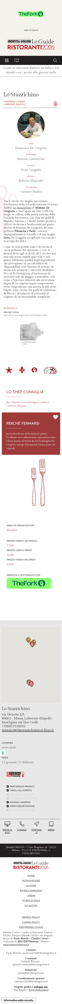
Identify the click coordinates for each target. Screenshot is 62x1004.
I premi (31, 896)
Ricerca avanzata (31, 891)
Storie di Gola (31, 901)
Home (31, 876)
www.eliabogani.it (39, 990)
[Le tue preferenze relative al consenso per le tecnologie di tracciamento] (3, 753)
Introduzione (31, 881)
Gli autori (31, 906)
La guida (31, 886)
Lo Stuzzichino (22, 207)
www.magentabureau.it (16, 944)
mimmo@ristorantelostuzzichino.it (28, 730)
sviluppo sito (41, 987)
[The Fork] (31, 14)
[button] (7, 60)
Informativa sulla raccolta (18, 1000)
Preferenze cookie (31, 927)
